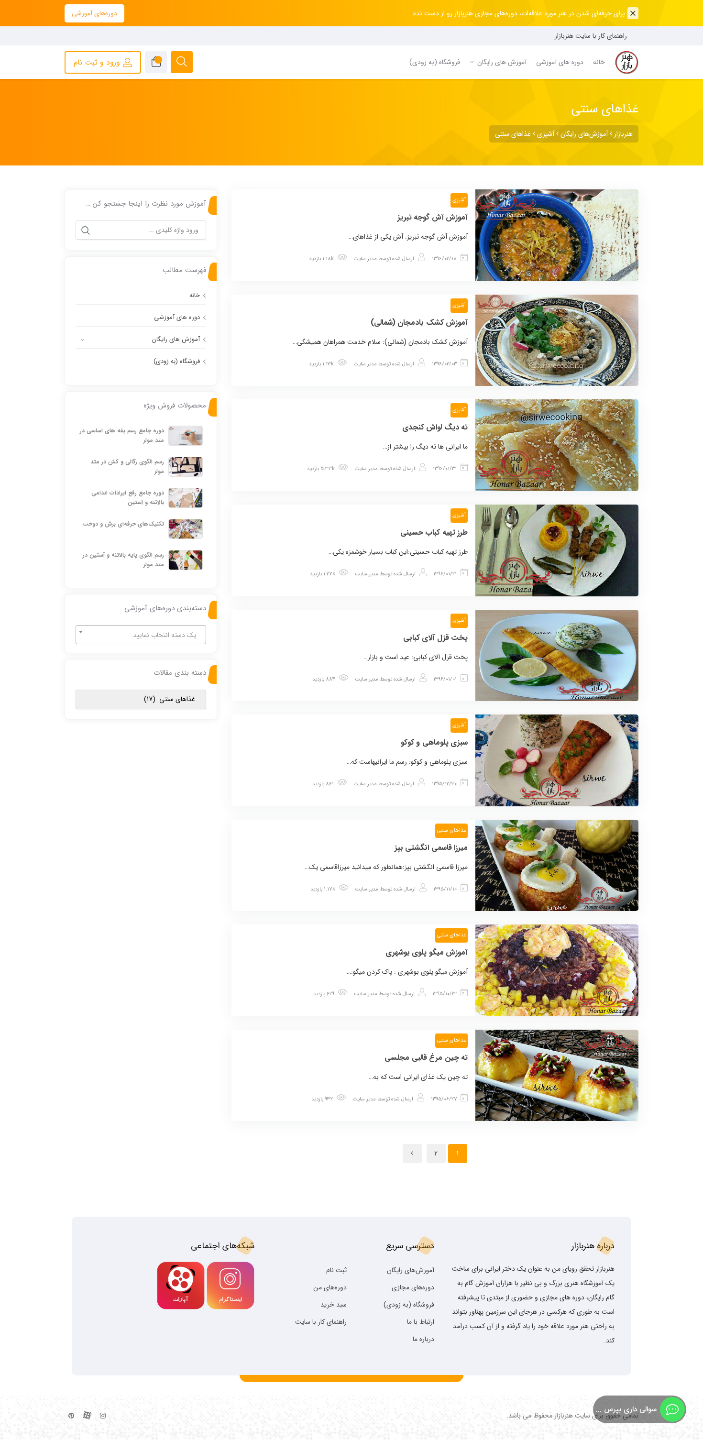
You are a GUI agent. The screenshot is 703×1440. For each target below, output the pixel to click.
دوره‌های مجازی (413, 1287)
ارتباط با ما (420, 1322)
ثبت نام (336, 1270)
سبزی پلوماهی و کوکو (434, 742)
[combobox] (141, 634)
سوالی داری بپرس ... (626, 1409)
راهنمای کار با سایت (321, 1322)
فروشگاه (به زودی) (177, 361)
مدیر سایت (365, 259)
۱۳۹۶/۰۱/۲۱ (445, 574)
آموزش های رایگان (176, 339)
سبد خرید (333, 1304)
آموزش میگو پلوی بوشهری (426, 952)
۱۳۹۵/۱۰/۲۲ (444, 994)
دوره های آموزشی (177, 317)
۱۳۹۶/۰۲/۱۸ (444, 259)
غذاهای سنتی (451, 830)
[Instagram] (103, 1416)
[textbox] (141, 635)
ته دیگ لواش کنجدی (435, 427)
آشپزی (459, 200)
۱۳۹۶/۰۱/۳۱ (445, 469)
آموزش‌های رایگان (410, 1270)
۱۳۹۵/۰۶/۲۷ (444, 1099)
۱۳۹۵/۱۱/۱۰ (445, 889)
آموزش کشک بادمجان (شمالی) (419, 323)
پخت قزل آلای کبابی (435, 638)
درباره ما (423, 1339)
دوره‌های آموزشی (94, 13)
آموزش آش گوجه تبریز (432, 217)
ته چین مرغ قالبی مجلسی (426, 1058)
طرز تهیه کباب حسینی (434, 533)
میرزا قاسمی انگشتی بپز (431, 848)
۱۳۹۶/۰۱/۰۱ (445, 679)
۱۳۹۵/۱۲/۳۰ (444, 784)
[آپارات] (87, 1416)
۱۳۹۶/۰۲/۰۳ (444, 364)
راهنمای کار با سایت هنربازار (591, 36)
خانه (194, 295)
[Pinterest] (71, 1416)
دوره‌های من (330, 1287)
